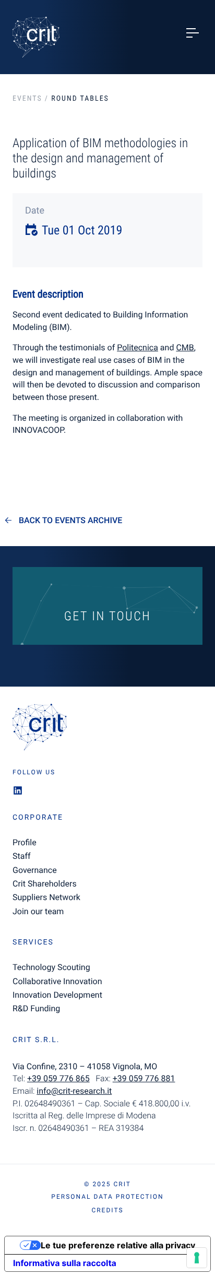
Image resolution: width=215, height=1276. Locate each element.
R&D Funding (36, 1008)
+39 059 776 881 (144, 1078)
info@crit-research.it (74, 1091)
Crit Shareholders (45, 884)
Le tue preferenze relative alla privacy (118, 1245)
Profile (25, 842)
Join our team (38, 911)
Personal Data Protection (107, 1196)
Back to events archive (70, 520)
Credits (107, 1210)
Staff (22, 856)
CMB (185, 347)
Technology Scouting (51, 967)
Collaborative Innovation (57, 981)
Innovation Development (57, 995)
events (27, 98)
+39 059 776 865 (58, 1078)
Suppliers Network (46, 897)
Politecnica (137, 347)
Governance (35, 870)
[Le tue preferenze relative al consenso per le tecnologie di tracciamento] (197, 1258)
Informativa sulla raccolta (64, 1263)
